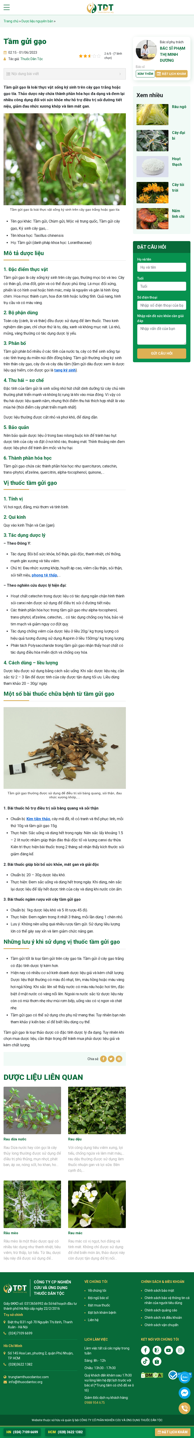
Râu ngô (179, 107)
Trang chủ (11, 21)
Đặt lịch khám (174, 74)
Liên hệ (93, 1320)
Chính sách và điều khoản (163, 1317)
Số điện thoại (147, 297)
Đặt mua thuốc (99, 1305)
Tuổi (140, 278)
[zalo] (157, 1350)
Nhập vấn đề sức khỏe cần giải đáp (160, 318)
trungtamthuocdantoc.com (28, 1377)
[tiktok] (145, 1361)
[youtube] (168, 1350)
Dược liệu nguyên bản (37, 21)
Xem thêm (145, 74)
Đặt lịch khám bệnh (102, 1312)
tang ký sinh (65, 370)
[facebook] (145, 1350)
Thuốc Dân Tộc (31, 59)
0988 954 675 (94, 1403)
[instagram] (180, 1350)
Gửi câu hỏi (161, 353)
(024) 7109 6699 (22, 1432)
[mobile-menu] (7, 7)
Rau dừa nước (15, 1139)
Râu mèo (11, 1233)
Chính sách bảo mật (159, 1290)
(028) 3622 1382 (65, 1432)
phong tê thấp (44, 575)
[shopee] (157, 1361)
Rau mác (75, 1233)
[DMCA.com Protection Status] (152, 1375)
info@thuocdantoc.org (25, 1382)
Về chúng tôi (97, 1290)
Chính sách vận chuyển (161, 1325)
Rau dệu (75, 1139)
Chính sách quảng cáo (161, 1310)
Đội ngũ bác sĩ (98, 1298)
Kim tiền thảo (38, 819)
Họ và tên (144, 259)
